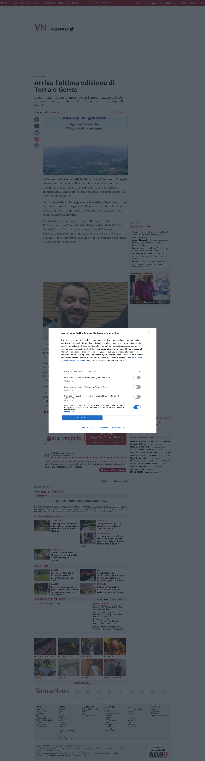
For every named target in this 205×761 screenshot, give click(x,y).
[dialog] (102, 380)
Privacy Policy (118, 428)
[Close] (150, 333)
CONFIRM (82, 418)
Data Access (102, 428)
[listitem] (102, 371)
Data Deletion (87, 428)
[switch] (137, 377)
